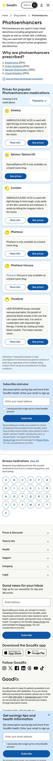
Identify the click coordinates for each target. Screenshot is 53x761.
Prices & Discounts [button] (12, 532)
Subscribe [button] (26, 418)
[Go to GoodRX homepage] (9, 5)
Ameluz (16, 110)
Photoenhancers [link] (40, 15)
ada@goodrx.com (33, 697)
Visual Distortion (13, 73)
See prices (38, 142)
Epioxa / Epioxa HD (23, 154)
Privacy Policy (42, 440)
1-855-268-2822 (14, 697)
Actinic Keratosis (13, 66)
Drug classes (20, 15)
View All (34, 461)
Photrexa (17, 231)
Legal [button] (5, 574)
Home (5, 15)
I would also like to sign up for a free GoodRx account (27, 410)
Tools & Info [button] (8, 541)
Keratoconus (11, 62)
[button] (29, 5)
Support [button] (6, 557)
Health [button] (6, 549)
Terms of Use (9, 440)
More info (15, 142)
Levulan (16, 187)
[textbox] (26, 401)
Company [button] (7, 566)
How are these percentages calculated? (24, 79)
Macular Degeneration (16, 70)
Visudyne (17, 298)
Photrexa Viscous (22, 265)
